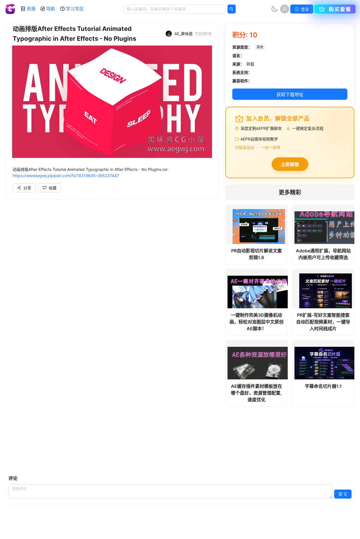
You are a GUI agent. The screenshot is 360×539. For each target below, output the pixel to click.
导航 (50, 9)
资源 (30, 9)
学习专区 (75, 9)
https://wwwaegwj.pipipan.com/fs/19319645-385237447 (66, 175)
